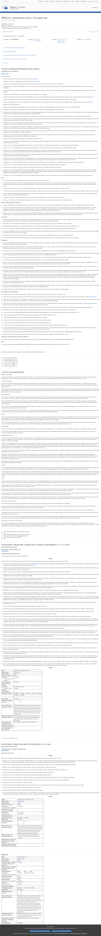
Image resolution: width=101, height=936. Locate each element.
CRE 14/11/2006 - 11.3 (62, 40)
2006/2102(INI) (10, 31)
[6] (92, 97)
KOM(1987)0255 (88, 102)
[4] (19, 94)
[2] (52, 90)
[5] (46, 94)
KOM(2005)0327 (34, 78)
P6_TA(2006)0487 (87, 39)
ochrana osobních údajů (63, 933)
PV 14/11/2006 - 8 (37, 39)
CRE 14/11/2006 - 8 (37, 40)
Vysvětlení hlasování (61, 42)
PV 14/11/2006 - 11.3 (61, 39)
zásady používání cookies (74, 933)
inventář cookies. (83, 933)
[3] (6, 91)
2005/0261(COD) (87, 303)
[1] (8, 87)
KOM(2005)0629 (35, 81)
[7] (47, 171)
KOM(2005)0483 (72, 99)
